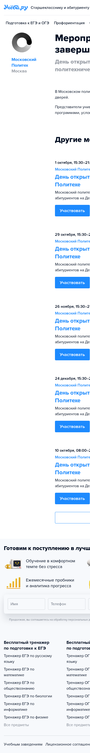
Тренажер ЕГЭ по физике (26, 717)
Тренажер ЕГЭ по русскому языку (28, 658)
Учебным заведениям (23, 744)
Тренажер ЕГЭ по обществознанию (19, 685)
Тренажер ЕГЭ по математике (19, 672)
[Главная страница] (16, 8)
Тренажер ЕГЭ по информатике (19, 706)
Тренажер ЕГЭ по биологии (28, 696)
